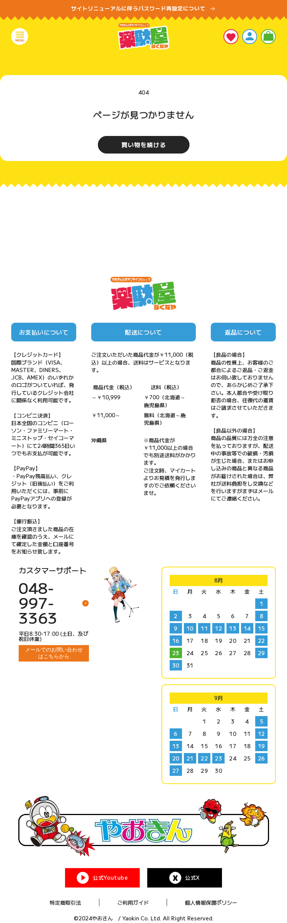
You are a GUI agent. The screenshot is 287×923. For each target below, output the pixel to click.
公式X (192, 877)
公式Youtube (110, 877)
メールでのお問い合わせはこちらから (54, 653)
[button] (19, 36)
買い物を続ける (143, 144)
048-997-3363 (38, 602)
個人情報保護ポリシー (211, 902)
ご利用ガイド (133, 902)
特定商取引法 (65, 902)
